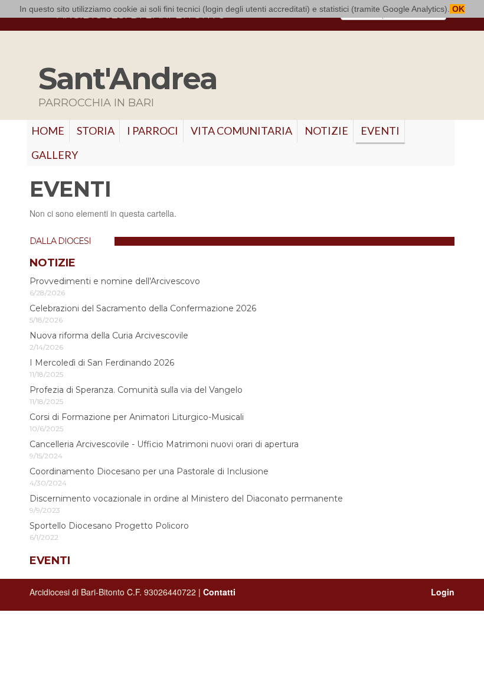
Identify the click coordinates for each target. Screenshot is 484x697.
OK (457, 9)
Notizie (53, 262)
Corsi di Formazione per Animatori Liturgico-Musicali (137, 417)
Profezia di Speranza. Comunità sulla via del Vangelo (136, 390)
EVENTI (380, 130)
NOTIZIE (326, 130)
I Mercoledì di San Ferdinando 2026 (102, 362)
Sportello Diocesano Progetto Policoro (109, 525)
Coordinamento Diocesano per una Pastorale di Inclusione (149, 471)
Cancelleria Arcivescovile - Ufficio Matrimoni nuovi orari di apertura (164, 444)
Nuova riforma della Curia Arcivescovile (109, 335)
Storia (96, 130)
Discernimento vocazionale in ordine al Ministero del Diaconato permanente (186, 498)
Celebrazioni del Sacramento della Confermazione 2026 (143, 308)
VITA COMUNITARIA (241, 130)
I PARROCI (152, 130)
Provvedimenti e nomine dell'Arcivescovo (115, 281)
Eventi (50, 560)
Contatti (219, 592)
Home (47, 130)
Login (442, 592)
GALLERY (54, 154)
